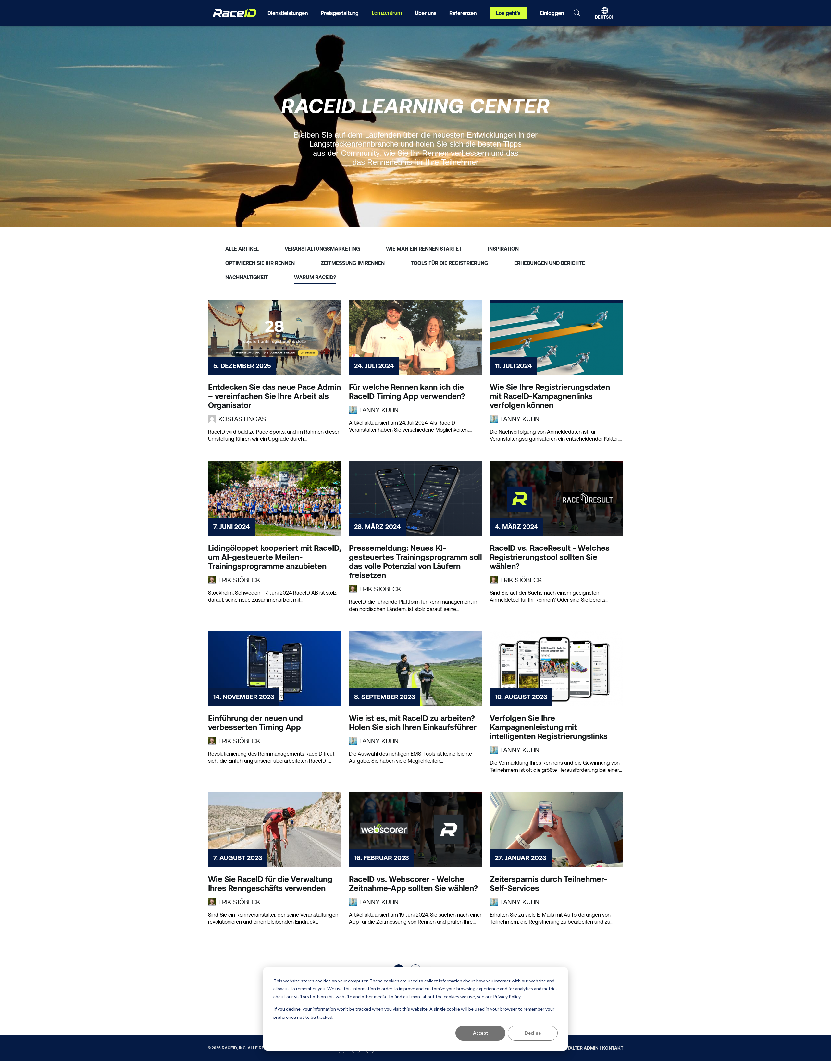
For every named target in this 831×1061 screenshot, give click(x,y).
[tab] (242, 247)
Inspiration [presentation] (503, 249)
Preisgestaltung (340, 13)
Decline (533, 1033)
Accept (480, 1033)
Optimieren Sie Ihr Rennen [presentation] (260, 263)
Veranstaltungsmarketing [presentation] (322, 249)
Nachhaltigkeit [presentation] (246, 277)
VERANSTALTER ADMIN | (575, 1048)
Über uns (425, 13)
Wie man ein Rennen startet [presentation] (424, 249)
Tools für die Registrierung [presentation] (449, 263)
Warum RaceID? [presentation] (315, 277)
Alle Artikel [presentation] (242, 249)
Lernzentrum (387, 13)
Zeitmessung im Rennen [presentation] (353, 263)
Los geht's (508, 13)
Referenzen (463, 13)
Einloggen (552, 13)
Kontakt (612, 1048)
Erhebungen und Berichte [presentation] (549, 263)
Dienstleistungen (287, 13)
